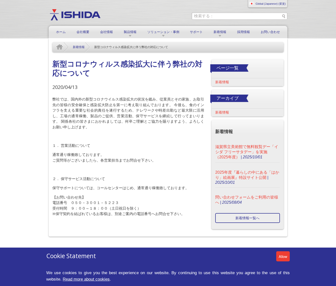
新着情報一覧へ (247, 218)
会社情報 (106, 32)
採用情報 (243, 32)
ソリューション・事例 (163, 32)
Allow (283, 256)
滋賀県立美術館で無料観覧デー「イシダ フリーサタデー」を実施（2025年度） (246, 152)
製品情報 (130, 32)
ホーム (61, 32)
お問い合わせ (270, 32)
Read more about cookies (86, 279)
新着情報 (220, 32)
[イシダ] (75, 14)
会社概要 (82, 32)
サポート (196, 32)
